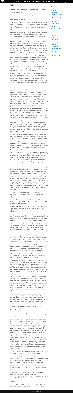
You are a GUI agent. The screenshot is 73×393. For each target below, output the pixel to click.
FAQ (43, 1)
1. (10, 384)
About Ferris (36, 1)
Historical (54, 35)
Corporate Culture (56, 14)
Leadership (54, 42)
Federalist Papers (56, 28)
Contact (54, 1)
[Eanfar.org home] (2, 1)
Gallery (48, 1)
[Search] (65, 2)
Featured (53, 26)
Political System (56, 48)
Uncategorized (55, 55)
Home (17, 1)
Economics (54, 21)
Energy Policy (55, 23)
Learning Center (25, 1)
